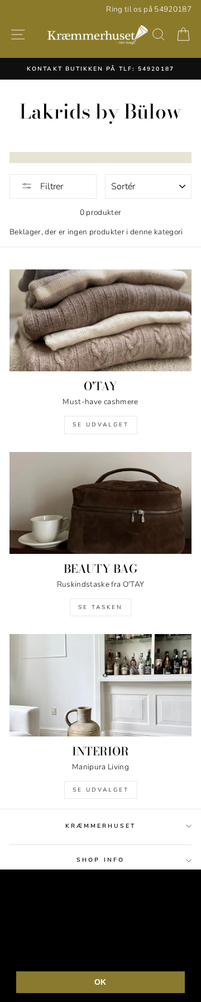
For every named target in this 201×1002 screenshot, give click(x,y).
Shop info (100, 860)
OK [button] (100, 982)
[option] (100, 68)
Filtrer (50, 186)
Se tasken (100, 607)
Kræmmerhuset (100, 826)
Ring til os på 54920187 (149, 9)
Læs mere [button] (110, 953)
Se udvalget (101, 425)
